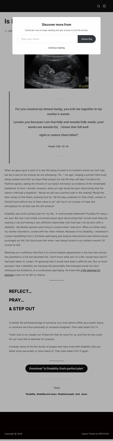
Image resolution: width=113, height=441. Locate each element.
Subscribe (86, 38)
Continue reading (56, 47)
